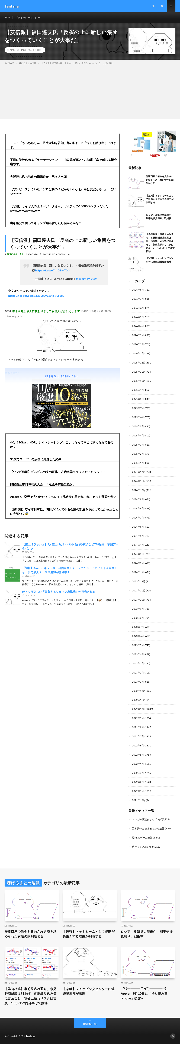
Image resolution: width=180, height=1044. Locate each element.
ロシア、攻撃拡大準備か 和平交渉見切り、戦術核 (147, 934)
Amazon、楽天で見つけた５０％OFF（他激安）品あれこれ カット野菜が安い (63, 497)
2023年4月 (138, 654)
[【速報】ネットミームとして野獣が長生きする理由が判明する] (136, 202)
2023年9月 (138, 608)
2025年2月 (138, 453)
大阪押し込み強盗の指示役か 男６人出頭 (38, 177)
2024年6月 (138, 526)
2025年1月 (138, 462)
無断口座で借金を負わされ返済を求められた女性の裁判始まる (159, 179)
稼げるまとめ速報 (32, 50)
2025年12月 (138, 362)
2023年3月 (138, 663)
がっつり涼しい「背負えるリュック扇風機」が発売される (58, 591)
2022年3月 (138, 772)
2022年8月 (138, 727)
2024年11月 (138, 481)
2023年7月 (138, 626)
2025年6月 (138, 417)
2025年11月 (138, 371)
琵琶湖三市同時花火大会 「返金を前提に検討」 (43, 484)
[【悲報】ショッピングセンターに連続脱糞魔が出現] (136, 264)
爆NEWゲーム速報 (142, 837)
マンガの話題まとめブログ (147, 819)
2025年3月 (138, 444)
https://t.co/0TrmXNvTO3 (52, 270)
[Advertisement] (90, 91)
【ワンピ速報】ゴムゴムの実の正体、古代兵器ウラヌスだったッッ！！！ (59, 472)
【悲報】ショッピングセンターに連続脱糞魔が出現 (89, 991)
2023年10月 (138, 599)
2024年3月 (138, 554)
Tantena (30, 1036)
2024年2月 (138, 563)
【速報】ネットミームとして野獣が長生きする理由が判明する (159, 199)
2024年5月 (138, 535)
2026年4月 (138, 326)
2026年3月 (138, 335)
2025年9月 (138, 389)
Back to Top (90, 1023)
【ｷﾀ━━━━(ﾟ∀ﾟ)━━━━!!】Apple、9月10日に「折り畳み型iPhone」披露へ (144, 993)
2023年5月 (138, 645)
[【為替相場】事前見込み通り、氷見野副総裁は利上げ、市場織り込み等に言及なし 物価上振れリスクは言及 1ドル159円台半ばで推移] (136, 240)
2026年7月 (138, 298)
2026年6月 (138, 307)
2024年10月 (138, 490)
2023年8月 (138, 617)
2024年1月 (138, 572)
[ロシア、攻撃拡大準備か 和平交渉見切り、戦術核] (136, 221)
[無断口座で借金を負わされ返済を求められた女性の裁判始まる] (136, 182)
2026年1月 (138, 353)
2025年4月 (138, 435)
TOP (7, 17)
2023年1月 (138, 681)
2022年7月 (138, 736)
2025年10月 (138, 380)
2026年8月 (138, 289)
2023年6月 (138, 636)
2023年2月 (138, 672)
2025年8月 (138, 399)
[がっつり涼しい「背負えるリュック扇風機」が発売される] (12, 597)
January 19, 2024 (86, 278)
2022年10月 (138, 709)
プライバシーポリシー (27, 17)
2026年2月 (138, 344)
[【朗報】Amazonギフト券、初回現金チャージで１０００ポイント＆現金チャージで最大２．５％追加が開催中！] (12, 574)
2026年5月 (138, 316)
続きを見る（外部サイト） (62, 376)
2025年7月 (138, 408)
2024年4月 (138, 544)
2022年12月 (138, 690)
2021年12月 (138, 800)
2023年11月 (138, 590)
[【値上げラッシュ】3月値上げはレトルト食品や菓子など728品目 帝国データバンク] (12, 550)
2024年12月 (138, 471)
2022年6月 (138, 745)
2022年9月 (138, 718)
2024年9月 (138, 499)
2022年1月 (138, 791)
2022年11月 (138, 699)
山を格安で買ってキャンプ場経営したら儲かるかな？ (46, 223)
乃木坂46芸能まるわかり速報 (148, 828)
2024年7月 (138, 517)
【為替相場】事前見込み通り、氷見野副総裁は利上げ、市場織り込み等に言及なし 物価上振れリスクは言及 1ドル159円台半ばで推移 (31, 996)
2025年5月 (138, 426)
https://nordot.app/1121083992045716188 (36, 295)
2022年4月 (138, 763)
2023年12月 (138, 581)
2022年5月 (138, 754)
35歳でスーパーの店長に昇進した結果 (35, 459)
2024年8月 (138, 508)
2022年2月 (138, 781)
